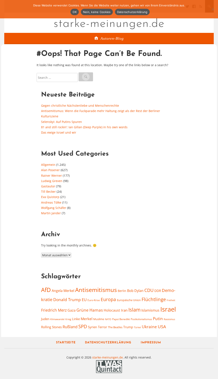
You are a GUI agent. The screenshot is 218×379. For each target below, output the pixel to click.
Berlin (122, 291)
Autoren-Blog (112, 38)
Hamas (96, 310)
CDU (148, 290)
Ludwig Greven (51, 181)
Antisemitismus (96, 290)
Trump (128, 327)
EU (84, 299)
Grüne (82, 310)
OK (75, 12)
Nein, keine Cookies (97, 12)
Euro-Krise (93, 300)
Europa (108, 299)
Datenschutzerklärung (108, 342)
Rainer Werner (51, 175)
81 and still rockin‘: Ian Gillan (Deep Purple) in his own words (84, 127)
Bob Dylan (135, 290)
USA (162, 326)
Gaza (71, 310)
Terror (102, 327)
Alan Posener (50, 170)
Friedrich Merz (54, 310)
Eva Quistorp (50, 197)
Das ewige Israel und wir (58, 132)
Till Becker (48, 192)
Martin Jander (51, 213)
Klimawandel (57, 319)
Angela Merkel (63, 290)
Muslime (98, 319)
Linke (76, 319)
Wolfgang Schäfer (53, 208)
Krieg (68, 319)
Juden (45, 319)
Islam (134, 309)
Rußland (70, 326)
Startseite (66, 342)
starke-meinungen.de (109, 24)
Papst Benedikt (121, 319)
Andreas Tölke (51, 202)
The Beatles (115, 327)
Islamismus (150, 310)
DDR (157, 291)
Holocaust (112, 310)
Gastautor (48, 186)
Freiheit (171, 300)
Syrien (92, 327)
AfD (46, 290)
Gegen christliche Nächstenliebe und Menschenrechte (80, 105)
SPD (82, 326)
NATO (108, 319)
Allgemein (48, 165)
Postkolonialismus (141, 319)
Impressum (151, 342)
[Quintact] (109, 366)
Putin (158, 318)
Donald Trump (67, 299)
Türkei (137, 327)
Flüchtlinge (154, 299)
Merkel (86, 318)
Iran (124, 310)
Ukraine (149, 326)
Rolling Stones (51, 327)
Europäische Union (129, 300)
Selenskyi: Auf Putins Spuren (61, 122)
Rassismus (169, 319)
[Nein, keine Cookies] (213, 9)
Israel (168, 309)
